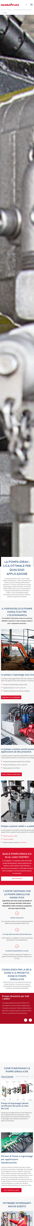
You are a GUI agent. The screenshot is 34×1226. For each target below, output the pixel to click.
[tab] (7, 1076)
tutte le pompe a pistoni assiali (11, 774)
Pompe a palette (8, 839)
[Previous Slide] (25, 1020)
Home (2, 9)
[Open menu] (31, 4)
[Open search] (26, 4)
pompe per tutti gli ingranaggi (11, 697)
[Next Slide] (30, 1020)
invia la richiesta (17, 878)
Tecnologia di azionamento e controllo (22, 9)
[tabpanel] (17, 1101)
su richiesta (22, 842)
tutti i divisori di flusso (11, 1190)
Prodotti (9, 9)
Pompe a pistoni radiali (10, 836)
